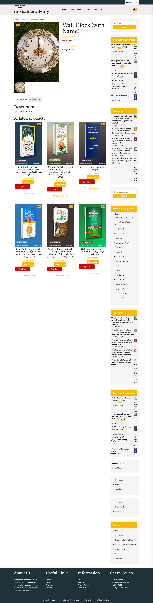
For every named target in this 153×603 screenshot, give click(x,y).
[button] (69, 46)
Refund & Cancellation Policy (125, 544)
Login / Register (131, 2)
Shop (72, 9)
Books (22, 19)
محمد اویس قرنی (122, 289)
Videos (80, 9)
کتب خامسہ (120, 256)
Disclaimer (119, 558)
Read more (28, 182)
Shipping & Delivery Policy (124, 540)
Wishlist (118, 511)
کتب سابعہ (119, 270)
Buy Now (22, 187)
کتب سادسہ (120, 275)
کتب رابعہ (119, 266)
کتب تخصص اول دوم (123, 243)
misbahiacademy (31, 11)
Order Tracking (120, 507)
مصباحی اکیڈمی (121, 293)
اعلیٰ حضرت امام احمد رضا (125, 217)
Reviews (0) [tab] (35, 99)
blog (88, 9)
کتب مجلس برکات (122, 284)
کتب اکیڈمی (120, 233)
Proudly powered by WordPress (56, 600)
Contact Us (97, 9)
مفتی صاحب (121, 297)
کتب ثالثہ (119, 247)
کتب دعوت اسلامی (122, 261)
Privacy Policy (120, 549)
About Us (118, 531)
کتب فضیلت (120, 279)
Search (124, 27)
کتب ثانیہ (119, 252)
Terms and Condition (122, 554)
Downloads (119, 489)
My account (119, 480)
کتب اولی (119, 238)
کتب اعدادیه (120, 229)
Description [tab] (22, 99)
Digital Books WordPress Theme (83, 600)
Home (64, 9)
